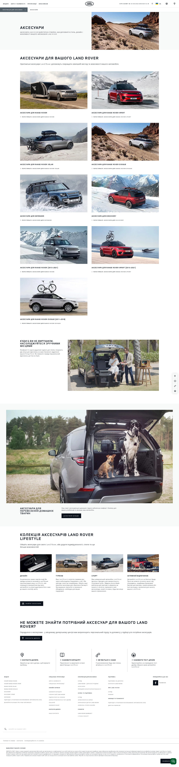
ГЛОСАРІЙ (52, 702)
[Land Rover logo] (89, 3)
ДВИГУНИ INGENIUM (114, 705)
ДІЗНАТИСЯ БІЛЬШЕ (71, 516)
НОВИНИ (110, 694)
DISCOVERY (7, 691)
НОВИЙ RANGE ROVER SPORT (12, 683)
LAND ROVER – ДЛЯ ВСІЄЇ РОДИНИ (88, 683)
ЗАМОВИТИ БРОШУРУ (55, 692)
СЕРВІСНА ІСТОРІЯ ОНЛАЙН (86, 705)
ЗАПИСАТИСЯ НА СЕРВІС (85, 700)
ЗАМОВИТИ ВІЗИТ (54, 705)
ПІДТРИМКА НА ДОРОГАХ (115, 681)
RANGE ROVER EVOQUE (11, 689)
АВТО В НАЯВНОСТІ (55, 681)
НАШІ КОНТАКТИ (54, 713)
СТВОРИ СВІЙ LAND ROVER (57, 694)
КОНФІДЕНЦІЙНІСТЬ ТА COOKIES (34, 740)
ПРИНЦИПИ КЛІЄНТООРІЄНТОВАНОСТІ (89, 689)
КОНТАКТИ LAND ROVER (115, 683)
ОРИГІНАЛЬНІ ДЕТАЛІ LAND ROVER (88, 702)
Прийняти (167, 761)
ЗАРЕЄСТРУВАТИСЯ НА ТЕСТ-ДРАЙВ (60, 700)
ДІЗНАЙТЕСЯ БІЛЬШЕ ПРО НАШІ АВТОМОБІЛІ (17, 702)
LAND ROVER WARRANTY (85, 713)
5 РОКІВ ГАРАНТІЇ (83, 716)
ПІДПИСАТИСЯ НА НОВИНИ (57, 697)
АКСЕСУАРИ (81, 686)
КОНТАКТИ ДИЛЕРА (32, 638)
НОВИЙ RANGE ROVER (10, 681)
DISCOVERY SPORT (9, 694)
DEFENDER (7, 697)
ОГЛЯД (80, 681)
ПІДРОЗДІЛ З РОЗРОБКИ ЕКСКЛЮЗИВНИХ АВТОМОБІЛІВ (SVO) (23, 699)
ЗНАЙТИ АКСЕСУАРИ (33, 603)
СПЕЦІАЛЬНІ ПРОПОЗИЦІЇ (56, 683)
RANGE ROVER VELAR (10, 686)
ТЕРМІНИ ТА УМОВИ (9, 740)
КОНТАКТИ (20, 740)
